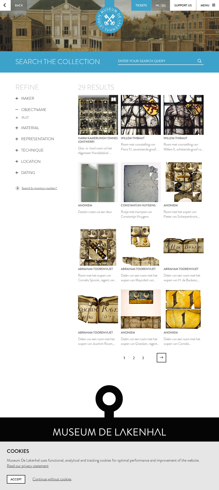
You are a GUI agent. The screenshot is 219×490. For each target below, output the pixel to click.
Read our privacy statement (28, 466)
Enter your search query (133, 56)
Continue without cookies (52, 479)
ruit (25, 117)
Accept (16, 479)
